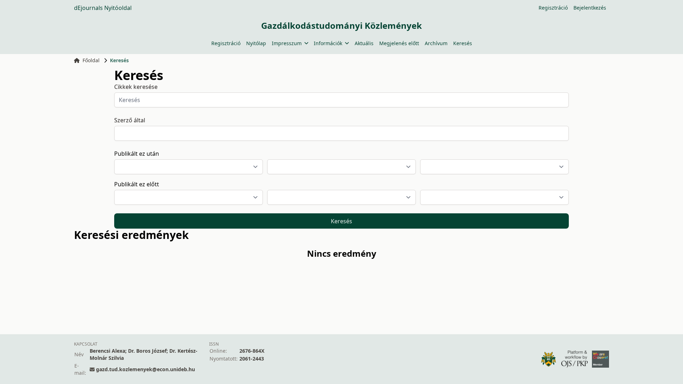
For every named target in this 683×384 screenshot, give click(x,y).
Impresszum (287, 43)
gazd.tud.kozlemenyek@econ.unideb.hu (145, 369)
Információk (328, 43)
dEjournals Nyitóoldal (103, 8)
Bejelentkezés (589, 7)
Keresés (462, 43)
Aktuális (364, 43)
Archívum (436, 43)
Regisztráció (553, 7)
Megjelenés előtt (399, 43)
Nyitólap (256, 43)
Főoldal (91, 60)
